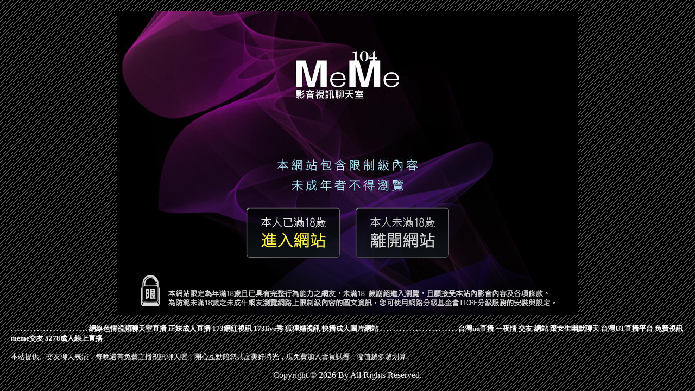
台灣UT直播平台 (627, 328)
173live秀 (268, 328)
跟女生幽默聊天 (574, 328)
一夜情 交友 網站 (522, 328)
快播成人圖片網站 (350, 328)
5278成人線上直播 (74, 338)
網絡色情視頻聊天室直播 (128, 328)
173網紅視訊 (232, 328)
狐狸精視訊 (302, 328)
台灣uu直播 (476, 328)
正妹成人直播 (189, 328)
